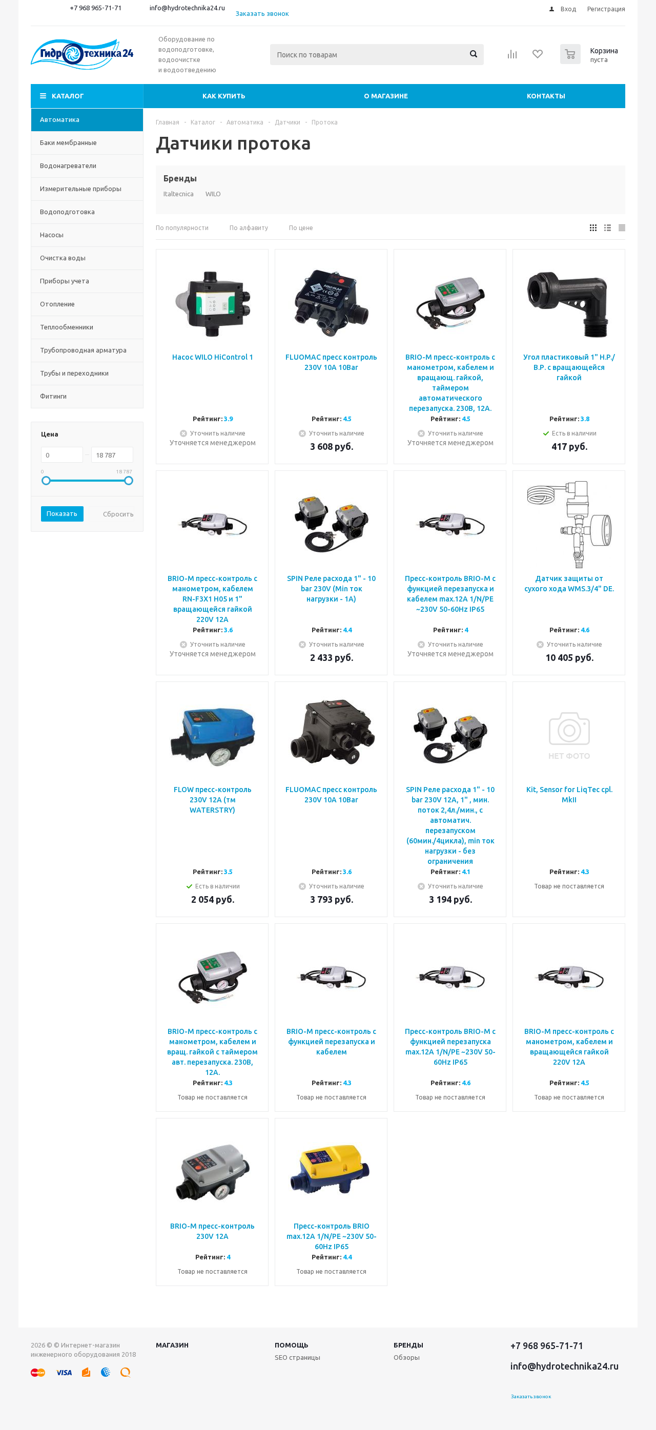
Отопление (57, 303)
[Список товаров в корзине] (590, 61)
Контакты (546, 95)
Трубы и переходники (74, 373)
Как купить (223, 95)
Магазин (172, 1345)
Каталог (68, 95)
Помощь (292, 1345)
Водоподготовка (67, 211)
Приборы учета (64, 280)
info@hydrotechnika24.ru (187, 7)
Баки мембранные (68, 142)
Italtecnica (178, 193)
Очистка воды (63, 257)
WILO (213, 193)
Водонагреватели (68, 165)
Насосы (52, 234)
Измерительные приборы (80, 188)
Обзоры (407, 1357)
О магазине (386, 95)
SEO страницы (297, 1357)
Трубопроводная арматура (83, 350)
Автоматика (59, 119)
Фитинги (53, 396)
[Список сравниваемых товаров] (512, 57)
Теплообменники (66, 326)
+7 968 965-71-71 (95, 7)
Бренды (408, 1345)
